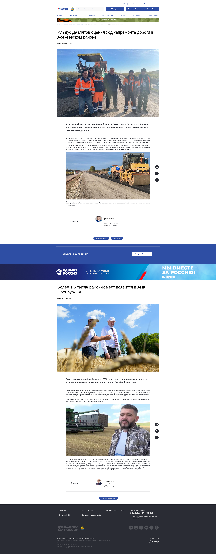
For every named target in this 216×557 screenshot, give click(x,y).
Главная (59, 24)
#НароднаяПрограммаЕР (108, 498)
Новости (79, 24)
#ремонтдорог (117, 238)
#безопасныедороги (101, 238)
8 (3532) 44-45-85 (141, 512)
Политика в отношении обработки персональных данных (74, 546)
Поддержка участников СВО (108, 19)
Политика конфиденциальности (67, 544)
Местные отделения (107, 15)
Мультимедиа (136, 15)
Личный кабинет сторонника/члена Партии (142, 9)
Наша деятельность (89, 15)
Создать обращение (142, 254)
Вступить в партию (152, 15)
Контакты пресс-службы (91, 515)
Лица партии (73, 15)
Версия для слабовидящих (150, 3)
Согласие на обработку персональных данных (71, 548)
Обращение (115, 9)
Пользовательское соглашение (66, 543)
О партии (60, 15)
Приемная (123, 15)
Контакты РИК (64, 515)
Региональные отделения (116, 510)
